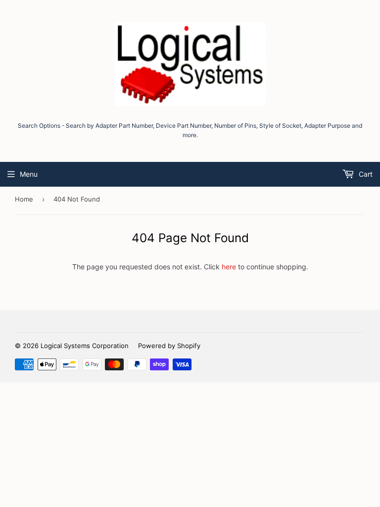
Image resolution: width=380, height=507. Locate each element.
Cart (365, 174)
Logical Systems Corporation (85, 346)
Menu (29, 174)
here (229, 266)
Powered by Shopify (169, 346)
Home (24, 199)
